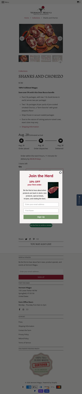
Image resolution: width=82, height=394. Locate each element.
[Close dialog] (60, 173)
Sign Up (41, 217)
